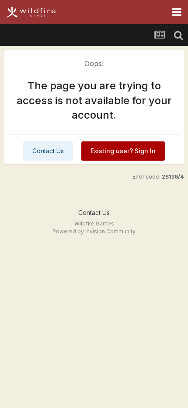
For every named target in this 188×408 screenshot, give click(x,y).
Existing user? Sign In (123, 151)
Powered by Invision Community (94, 231)
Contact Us (48, 151)
